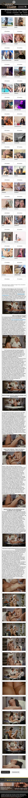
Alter (19, 10)
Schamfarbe (15, 12)
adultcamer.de (8, 4)
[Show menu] (14, 2)
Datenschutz (3, 797)
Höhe (21, 12)
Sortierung (17, 14)
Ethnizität (15, 10)
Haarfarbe (8, 12)
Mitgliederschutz (14, 797)
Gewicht (25, 12)
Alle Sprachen (8, 10)
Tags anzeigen (24, 14)
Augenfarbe (24, 10)
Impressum (8, 797)
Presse (19, 797)
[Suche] (25, 6)
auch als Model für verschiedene (18, 319)
